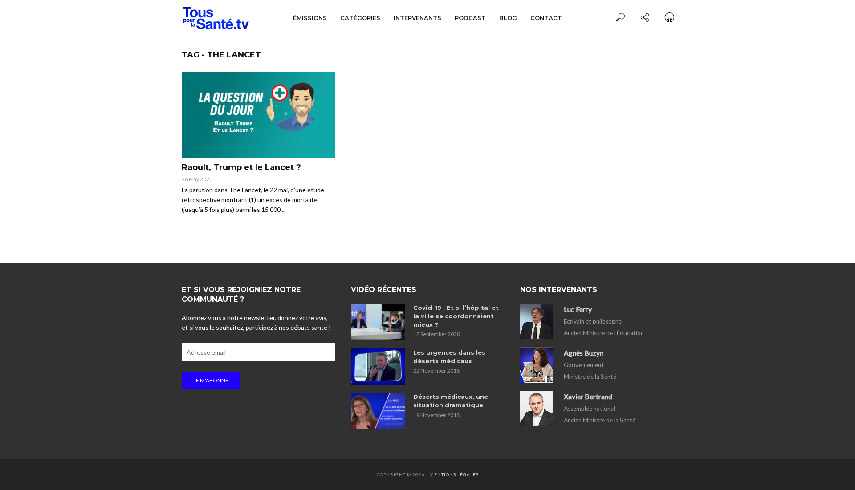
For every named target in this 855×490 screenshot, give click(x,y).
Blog (508, 17)
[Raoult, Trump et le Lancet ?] (258, 115)
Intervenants (417, 17)
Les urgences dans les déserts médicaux (449, 356)
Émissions (310, 17)
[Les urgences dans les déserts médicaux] (378, 366)
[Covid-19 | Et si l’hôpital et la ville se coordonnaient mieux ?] (378, 322)
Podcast (470, 17)
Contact (546, 17)
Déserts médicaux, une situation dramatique (450, 401)
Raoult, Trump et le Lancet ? (241, 167)
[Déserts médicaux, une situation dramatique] (378, 411)
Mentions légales (454, 474)
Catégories (360, 17)
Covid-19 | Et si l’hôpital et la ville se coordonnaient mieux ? (456, 316)
